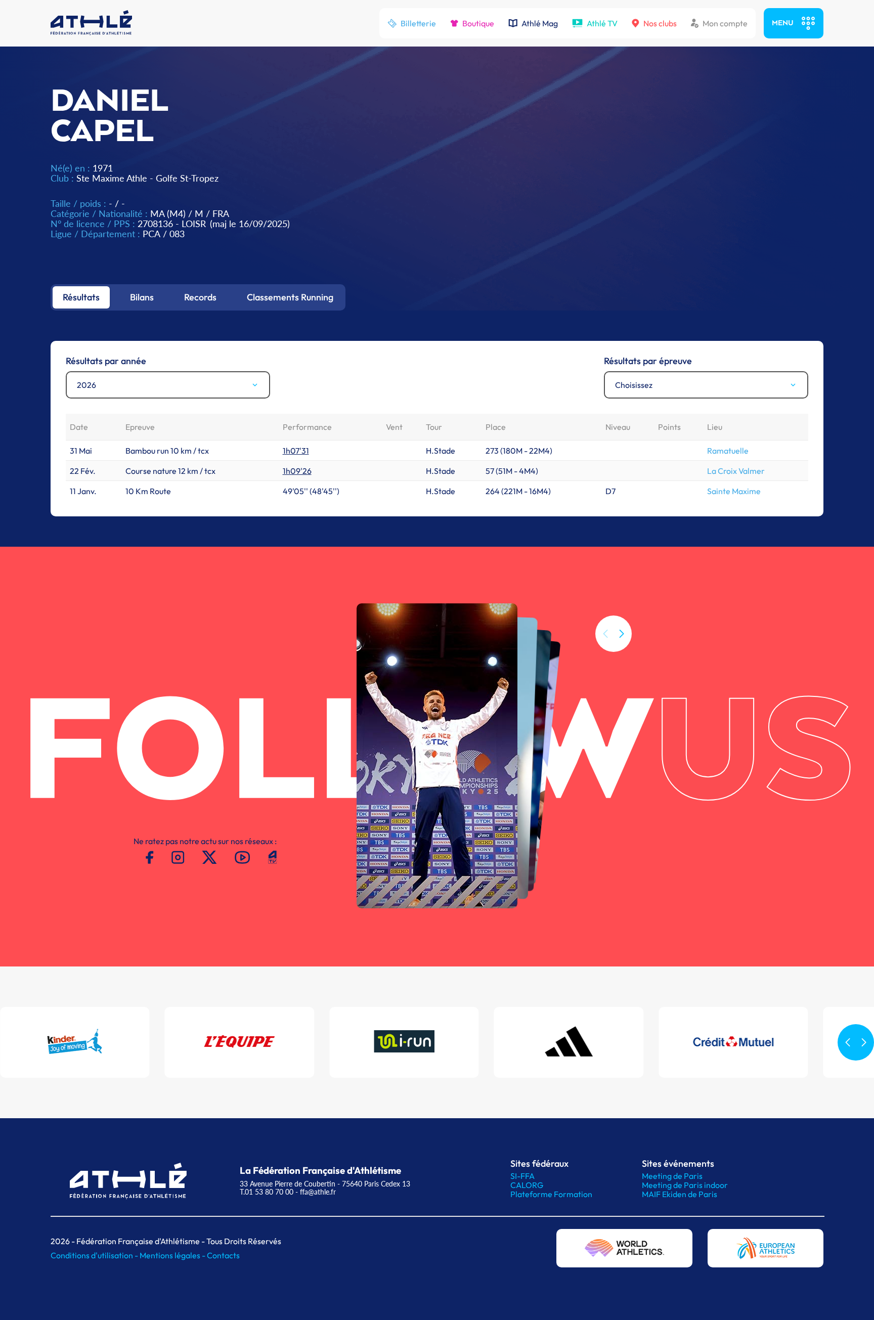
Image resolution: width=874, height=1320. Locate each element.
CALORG (526, 1185)
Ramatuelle (728, 451)
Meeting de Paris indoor (685, 1185)
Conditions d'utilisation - (95, 1255)
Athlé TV (602, 23)
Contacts (223, 1255)
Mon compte (725, 23)
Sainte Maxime (734, 491)
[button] (622, 634)
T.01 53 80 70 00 (266, 1191)
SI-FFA (522, 1176)
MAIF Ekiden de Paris (679, 1194)
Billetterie (418, 23)
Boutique (478, 23)
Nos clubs (660, 23)
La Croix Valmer (736, 471)
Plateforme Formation (551, 1194)
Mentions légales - (173, 1255)
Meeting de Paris (672, 1176)
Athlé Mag (539, 23)
